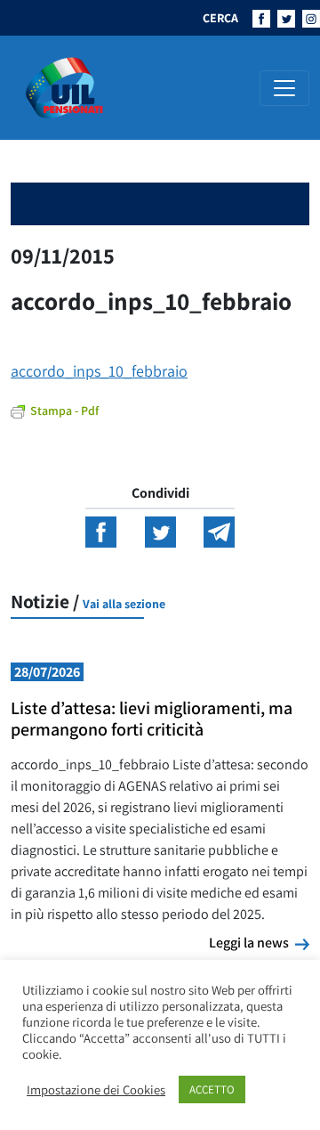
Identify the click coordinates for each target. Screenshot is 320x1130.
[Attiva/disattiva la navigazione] (284, 88)
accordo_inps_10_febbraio (99, 371)
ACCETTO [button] (212, 1089)
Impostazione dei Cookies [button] (96, 1090)
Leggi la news (259, 942)
